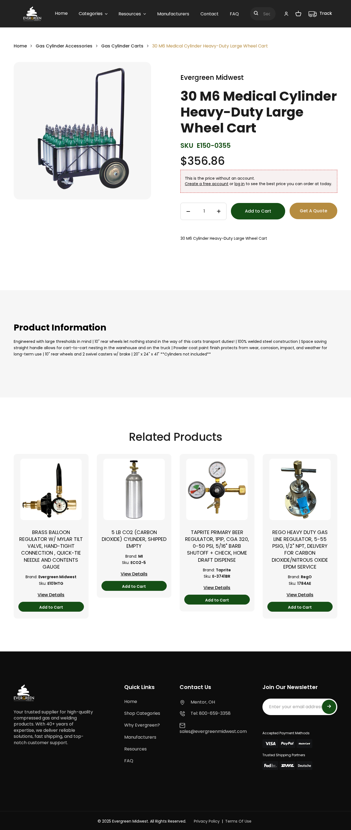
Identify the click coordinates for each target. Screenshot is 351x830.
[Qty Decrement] (188, 211)
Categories (91, 13)
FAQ (128, 761)
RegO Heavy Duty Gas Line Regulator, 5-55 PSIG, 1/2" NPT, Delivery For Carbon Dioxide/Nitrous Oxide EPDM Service (300, 549)
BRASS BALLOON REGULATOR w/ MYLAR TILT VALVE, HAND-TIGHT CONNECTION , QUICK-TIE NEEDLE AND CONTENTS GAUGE (51, 549)
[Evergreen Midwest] (32, 13)
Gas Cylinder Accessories (64, 46)
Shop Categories (142, 713)
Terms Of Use (238, 821)
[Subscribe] (329, 707)
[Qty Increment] (218, 211)
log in (239, 184)
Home (20, 46)
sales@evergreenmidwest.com (213, 731)
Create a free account (206, 184)
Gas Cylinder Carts (123, 46)
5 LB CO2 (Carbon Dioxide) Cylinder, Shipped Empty (134, 539)
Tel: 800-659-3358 (211, 713)
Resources (135, 749)
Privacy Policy (207, 821)
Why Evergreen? (142, 725)
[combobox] (263, 13)
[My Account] (286, 13)
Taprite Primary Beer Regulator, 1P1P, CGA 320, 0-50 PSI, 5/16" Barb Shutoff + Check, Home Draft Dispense (217, 546)
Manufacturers (140, 737)
